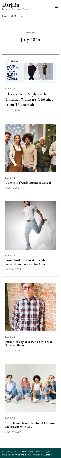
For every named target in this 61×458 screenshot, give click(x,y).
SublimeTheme (23, 454)
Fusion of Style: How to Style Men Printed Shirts (29, 343)
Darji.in (10, 4)
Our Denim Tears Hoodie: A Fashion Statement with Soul (30, 425)
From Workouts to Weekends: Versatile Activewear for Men (25, 262)
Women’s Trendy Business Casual (28, 183)
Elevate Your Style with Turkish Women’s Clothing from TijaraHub (29, 99)
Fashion (10, 88)
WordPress (49, 454)
